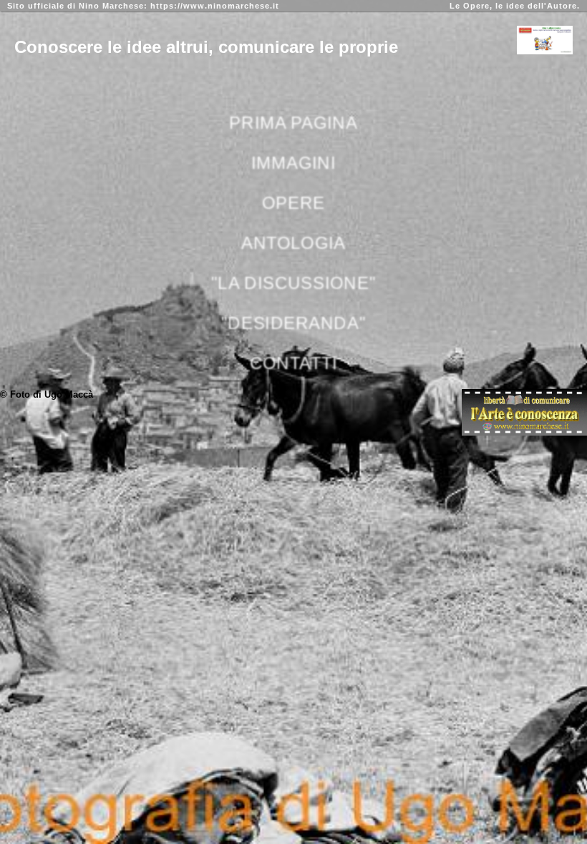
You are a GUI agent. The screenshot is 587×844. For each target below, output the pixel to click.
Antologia (293, 242)
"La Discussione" (293, 282)
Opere (293, 202)
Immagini (293, 162)
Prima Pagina (293, 122)
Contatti (293, 362)
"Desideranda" (293, 322)
